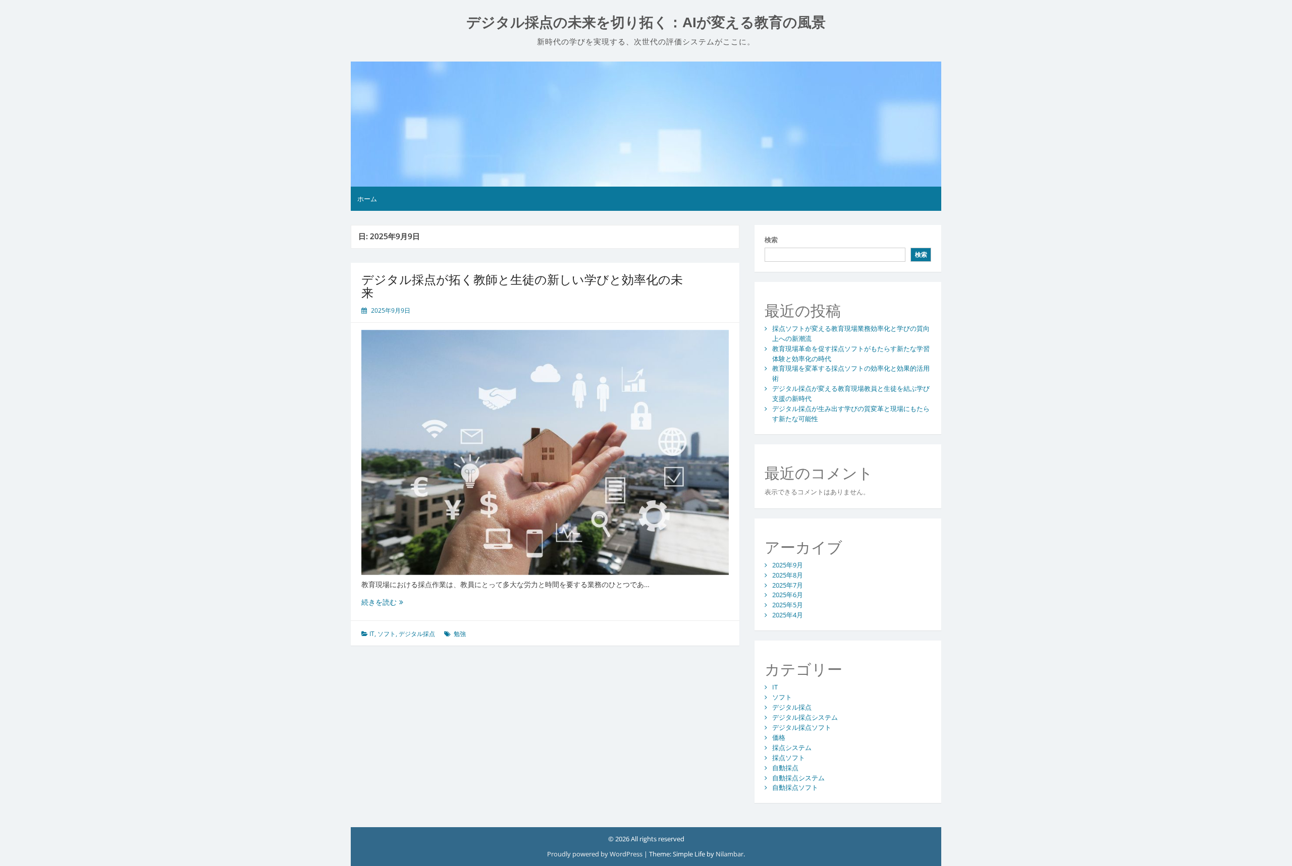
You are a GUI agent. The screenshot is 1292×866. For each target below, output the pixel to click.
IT (371, 633)
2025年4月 (787, 614)
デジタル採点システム (805, 717)
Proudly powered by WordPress (595, 853)
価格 (778, 737)
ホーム (367, 198)
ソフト (387, 633)
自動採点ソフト (795, 787)
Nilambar (729, 853)
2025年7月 (787, 585)
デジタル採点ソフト (801, 727)
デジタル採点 (417, 633)
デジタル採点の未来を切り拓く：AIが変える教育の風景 (646, 22)
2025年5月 (787, 604)
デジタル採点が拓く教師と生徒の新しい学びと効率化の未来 (522, 286)
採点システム (792, 747)
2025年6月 (787, 594)
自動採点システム (798, 777)
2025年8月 (787, 575)
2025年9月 (787, 564)
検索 (771, 239)
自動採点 (785, 767)
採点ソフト (788, 757)
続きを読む (382, 602)
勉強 (460, 633)
